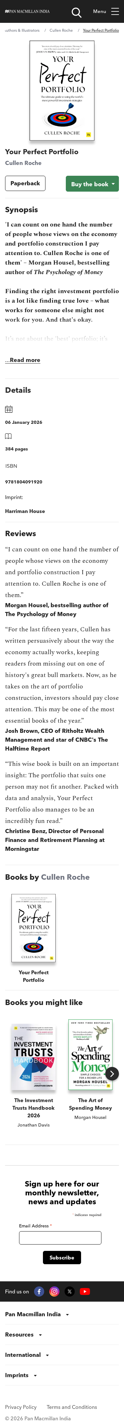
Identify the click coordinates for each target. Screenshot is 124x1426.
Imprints (17, 1375)
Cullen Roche (61, 30)
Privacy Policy (21, 1407)
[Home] (27, 11)
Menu (99, 11)
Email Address (35, 1226)
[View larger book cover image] (62, 91)
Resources (19, 1334)
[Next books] (112, 1074)
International (23, 1354)
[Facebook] (39, 1291)
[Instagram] (54, 1291)
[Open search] (77, 13)
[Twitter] (70, 1291)
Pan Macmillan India (33, 1314)
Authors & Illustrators (21, 30)
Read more (25, 360)
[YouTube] (85, 1291)
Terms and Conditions (72, 1407)
